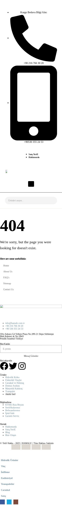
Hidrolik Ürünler (9, 460)
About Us (7, 271)
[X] (9, 502)
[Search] (52, 200)
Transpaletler (7, 484)
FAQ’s (6, 277)
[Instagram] (22, 366)
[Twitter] (13, 366)
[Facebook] (4, 366)
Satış (3, 496)
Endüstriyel (7, 478)
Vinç (3, 466)
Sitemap (7, 283)
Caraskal (5, 490)
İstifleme (5, 472)
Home (6, 265)
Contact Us (8, 289)
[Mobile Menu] (31, 184)
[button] (2, 455)
